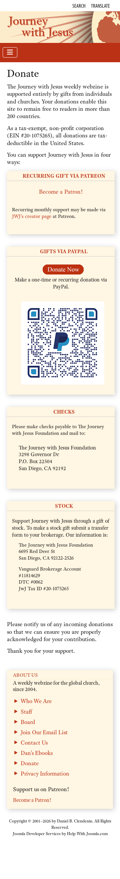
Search (78, 5)
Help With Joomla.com (87, 833)
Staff (26, 711)
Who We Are (36, 701)
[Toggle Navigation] (10, 52)
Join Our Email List (44, 732)
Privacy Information (45, 773)
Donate (30, 763)
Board (28, 722)
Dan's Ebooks (37, 753)
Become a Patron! (61, 191)
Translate (100, 5)
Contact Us (34, 742)
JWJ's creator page (31, 216)
